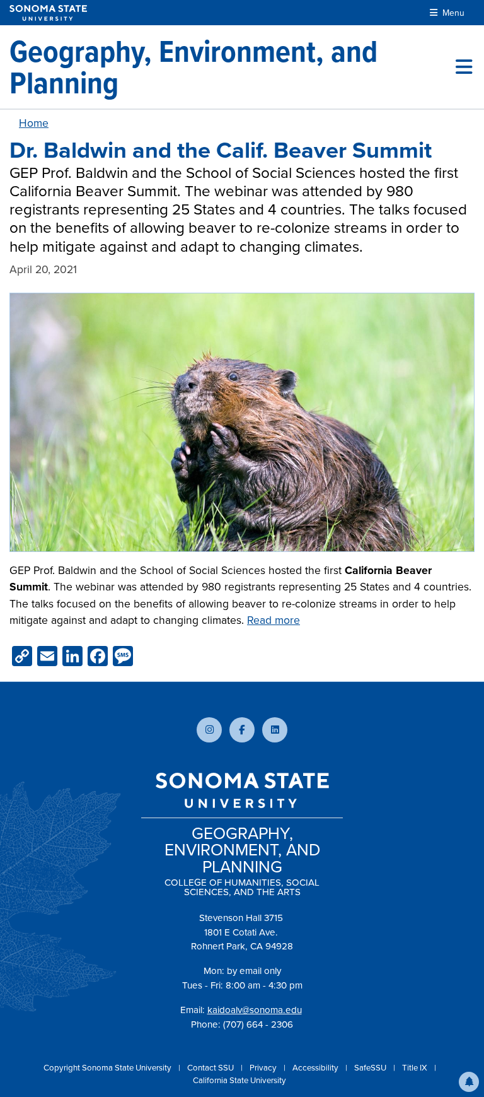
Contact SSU (211, 1068)
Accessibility (316, 1068)
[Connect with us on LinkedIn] (274, 729)
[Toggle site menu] (464, 66)
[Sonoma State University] (48, 13)
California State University (239, 1080)
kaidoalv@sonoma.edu (254, 1010)
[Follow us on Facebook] (242, 729)
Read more (273, 620)
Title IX (415, 1068)
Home (34, 123)
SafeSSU (371, 1068)
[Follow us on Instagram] (209, 729)
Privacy (264, 1068)
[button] (469, 1082)
